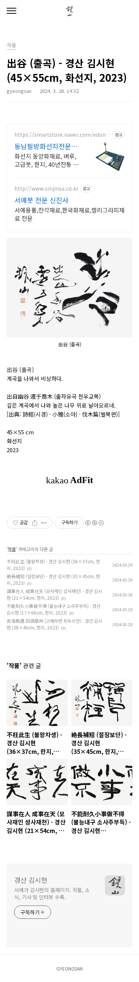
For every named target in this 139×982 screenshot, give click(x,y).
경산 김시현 (30, 879)
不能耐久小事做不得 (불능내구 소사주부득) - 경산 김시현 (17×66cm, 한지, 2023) (53, 609)
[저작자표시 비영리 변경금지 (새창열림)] (94, 523)
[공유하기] (34, 522)
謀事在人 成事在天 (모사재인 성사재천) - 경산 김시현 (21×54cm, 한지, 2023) (54, 594)
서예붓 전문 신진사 (41, 199)
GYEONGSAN (69, 968)
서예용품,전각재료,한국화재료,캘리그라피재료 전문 (69, 213)
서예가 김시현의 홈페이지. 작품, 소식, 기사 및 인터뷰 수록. (52, 893)
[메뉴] (11, 11)
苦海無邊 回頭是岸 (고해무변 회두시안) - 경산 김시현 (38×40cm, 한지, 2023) (54, 624)
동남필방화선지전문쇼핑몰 (45, 146)
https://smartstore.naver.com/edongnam (61, 135)
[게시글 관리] (44, 522)
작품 (11, 45)
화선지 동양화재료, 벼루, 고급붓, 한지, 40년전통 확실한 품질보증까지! (46, 160)
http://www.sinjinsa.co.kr (46, 188)
